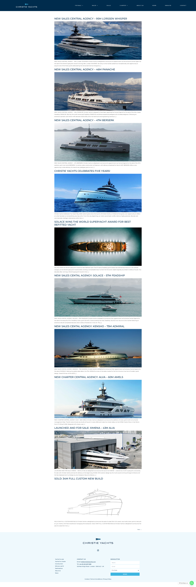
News (154, 5)
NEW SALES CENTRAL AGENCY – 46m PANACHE (84, 69)
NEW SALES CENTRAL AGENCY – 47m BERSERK (84, 120)
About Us (140, 5)
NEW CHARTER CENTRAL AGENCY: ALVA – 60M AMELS (88, 377)
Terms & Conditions (96, 579)
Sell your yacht (59, 566)
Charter (123, 5)
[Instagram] (98, 550)
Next (139, 529)
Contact (183, 5)
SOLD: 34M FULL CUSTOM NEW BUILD (78, 478)
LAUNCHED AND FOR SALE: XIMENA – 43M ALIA (84, 427)
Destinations (59, 568)
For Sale (78, 5)
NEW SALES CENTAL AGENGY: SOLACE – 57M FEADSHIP (89, 275)
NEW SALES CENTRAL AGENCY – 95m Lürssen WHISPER (90, 18)
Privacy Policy (107, 579)
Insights (168, 5)
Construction (59, 564)
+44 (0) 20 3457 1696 (85, 564)
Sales (94, 5)
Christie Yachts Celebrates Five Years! (82, 170)
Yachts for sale (59, 559)
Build (109, 5)
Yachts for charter (60, 561)
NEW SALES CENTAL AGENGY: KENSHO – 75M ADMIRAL (89, 326)
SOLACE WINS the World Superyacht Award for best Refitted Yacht (92, 223)
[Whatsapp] (192, 583)
